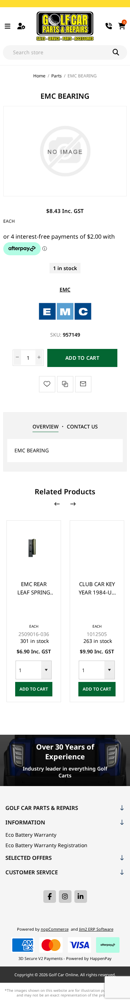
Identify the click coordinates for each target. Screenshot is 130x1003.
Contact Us (82, 426)
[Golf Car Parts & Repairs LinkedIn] (80, 896)
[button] (46, 670)
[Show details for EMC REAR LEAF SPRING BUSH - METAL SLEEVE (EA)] (34, 548)
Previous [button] (57, 504)
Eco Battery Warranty (30, 834)
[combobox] (28, 670)
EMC (65, 289)
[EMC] (65, 320)
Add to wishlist (47, 384)
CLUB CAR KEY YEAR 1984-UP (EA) (97, 588)
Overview (45, 426)
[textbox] (58, 52)
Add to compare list (65, 384)
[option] (33, 611)
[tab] (45, 427)
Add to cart (82, 357)
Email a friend (83, 384)
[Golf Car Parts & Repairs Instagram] (65, 896)
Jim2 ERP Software (96, 929)
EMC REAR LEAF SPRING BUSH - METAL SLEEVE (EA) (34, 588)
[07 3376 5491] (109, 26)
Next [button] (73, 504)
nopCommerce (55, 929)
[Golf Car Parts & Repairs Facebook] (49, 896)
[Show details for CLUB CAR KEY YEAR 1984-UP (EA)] (97, 548)
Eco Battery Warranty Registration (46, 845)
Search (120, 52)
